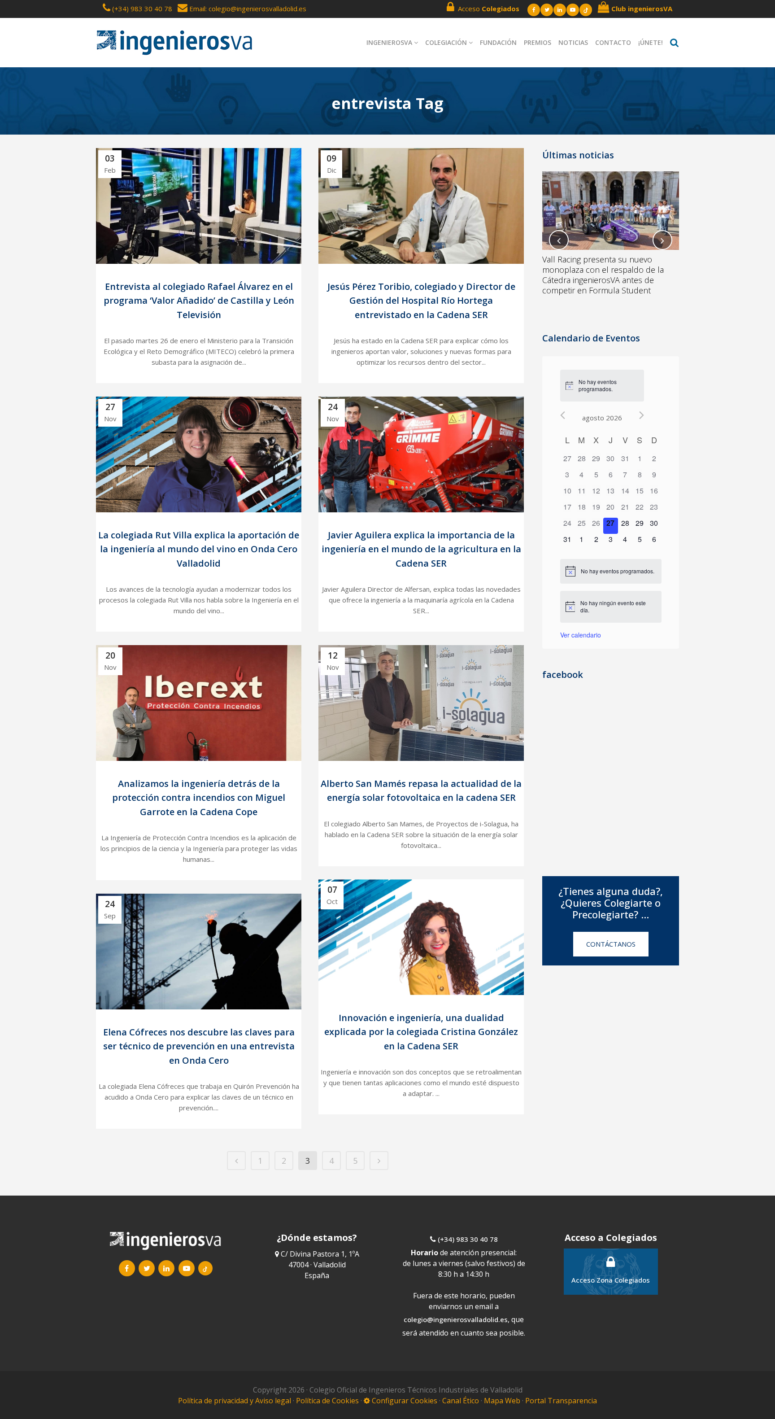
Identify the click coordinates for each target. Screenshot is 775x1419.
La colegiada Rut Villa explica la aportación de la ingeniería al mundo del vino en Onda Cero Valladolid (198, 549)
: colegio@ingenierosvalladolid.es (255, 8)
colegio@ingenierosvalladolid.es (456, 1319)
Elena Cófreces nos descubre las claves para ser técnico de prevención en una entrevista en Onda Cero (199, 1046)
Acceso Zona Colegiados (610, 1279)
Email (196, 8)
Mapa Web (502, 1401)
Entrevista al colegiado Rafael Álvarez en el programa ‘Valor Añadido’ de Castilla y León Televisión (199, 300)
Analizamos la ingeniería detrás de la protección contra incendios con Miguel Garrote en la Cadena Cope (198, 797)
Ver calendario (580, 634)
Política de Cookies (328, 1401)
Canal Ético (460, 1401)
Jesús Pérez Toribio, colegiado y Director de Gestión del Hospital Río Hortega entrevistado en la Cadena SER (421, 300)
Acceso (486, 8)
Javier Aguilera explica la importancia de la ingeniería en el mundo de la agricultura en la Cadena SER (421, 549)
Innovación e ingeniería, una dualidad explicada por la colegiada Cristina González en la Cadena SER (421, 1032)
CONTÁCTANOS (611, 943)
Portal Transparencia (561, 1401)
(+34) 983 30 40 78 (142, 8)
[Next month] (641, 415)
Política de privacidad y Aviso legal (235, 1401)
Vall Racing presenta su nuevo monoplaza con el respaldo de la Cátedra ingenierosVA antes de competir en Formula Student (603, 275)
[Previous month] (562, 415)
